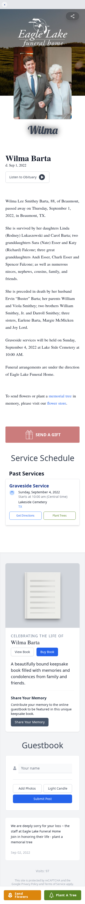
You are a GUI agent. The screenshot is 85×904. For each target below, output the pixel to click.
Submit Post (43, 799)
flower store (56, 403)
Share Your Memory (30, 722)
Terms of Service (55, 884)
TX (20, 506)
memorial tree (60, 396)
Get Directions (25, 515)
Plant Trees (60, 515)
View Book (22, 652)
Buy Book (47, 652)
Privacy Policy (29, 884)
